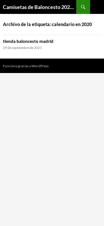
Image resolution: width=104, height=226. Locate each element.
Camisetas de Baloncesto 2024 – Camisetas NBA (39, 7)
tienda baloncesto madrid (28, 41)
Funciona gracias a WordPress (26, 66)
